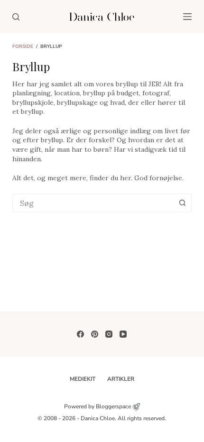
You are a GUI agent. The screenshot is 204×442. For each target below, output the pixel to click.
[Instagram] (108, 334)
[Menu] (187, 16)
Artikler (120, 379)
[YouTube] (123, 334)
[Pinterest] (94, 334)
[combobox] (93, 202)
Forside (22, 46)
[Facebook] (80, 334)
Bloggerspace (113, 406)
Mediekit (82, 379)
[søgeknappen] (182, 203)
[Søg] (15, 16)
